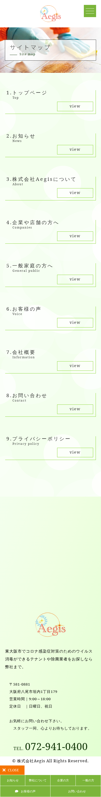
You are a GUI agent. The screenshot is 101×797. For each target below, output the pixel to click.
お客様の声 (28, 791)
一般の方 (88, 780)
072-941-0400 (50, 746)
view (75, 106)
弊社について (38, 780)
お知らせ (13, 780)
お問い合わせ (77, 791)
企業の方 (63, 780)
